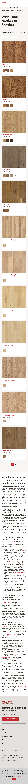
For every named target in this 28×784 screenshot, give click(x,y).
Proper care (5, 626)
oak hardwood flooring (14, 561)
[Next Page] (18, 464)
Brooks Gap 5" (6, 99)
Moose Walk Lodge (8, 450)
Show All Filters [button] (7, 32)
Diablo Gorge (6, 169)
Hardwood (18, 10)
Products (4, 729)
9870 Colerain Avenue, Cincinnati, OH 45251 (11, 753)
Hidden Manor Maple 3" (9, 310)
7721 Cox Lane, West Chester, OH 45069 (10, 760)
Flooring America (5, 10)
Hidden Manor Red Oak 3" (10, 380)
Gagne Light (6, 204)
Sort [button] (22, 32)
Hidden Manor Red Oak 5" (10, 415)
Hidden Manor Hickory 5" (9, 275)
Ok (14, 778)
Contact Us (5, 743)
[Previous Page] (10, 464)
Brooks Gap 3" (6, 64)
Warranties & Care (7, 736)
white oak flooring (20, 572)
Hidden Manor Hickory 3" (9, 239)
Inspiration (4, 733)
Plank (4, 36)
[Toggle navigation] (25, 4)
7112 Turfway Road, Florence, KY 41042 (10, 755)
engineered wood (6, 602)
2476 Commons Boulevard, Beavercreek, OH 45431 (12, 757)
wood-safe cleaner (10, 634)
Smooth (12, 36)
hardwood (12, 541)
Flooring (12, 10)
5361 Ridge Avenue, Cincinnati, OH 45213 (10, 750)
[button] (13, 7)
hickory (24, 550)
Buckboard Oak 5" (7, 134)
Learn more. (19, 776)
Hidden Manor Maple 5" (9, 345)
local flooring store (11, 496)
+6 (15, 175)
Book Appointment (11, 718)
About (3, 740)
